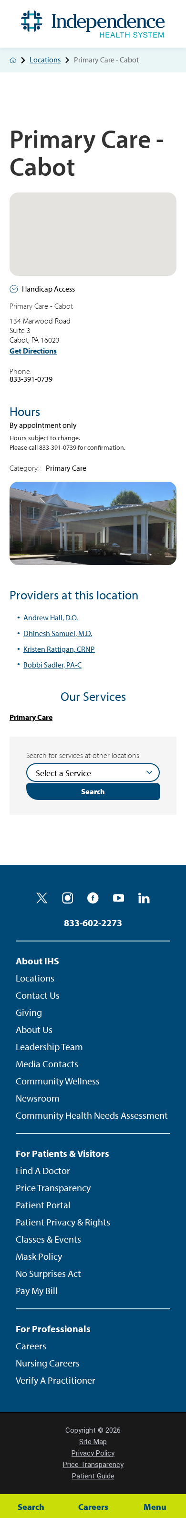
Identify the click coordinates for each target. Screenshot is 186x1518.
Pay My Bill (37, 1290)
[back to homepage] (13, 60)
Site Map (93, 1441)
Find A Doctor (43, 1170)
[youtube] (118, 898)
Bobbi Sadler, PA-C (52, 664)
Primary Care (31, 717)
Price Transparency (53, 1188)
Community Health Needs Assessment (92, 1115)
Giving (29, 1012)
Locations (45, 60)
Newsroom (38, 1098)
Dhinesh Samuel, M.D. (57, 633)
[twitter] (42, 898)
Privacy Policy (93, 1453)
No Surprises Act (48, 1273)
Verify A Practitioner (55, 1380)
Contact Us (38, 995)
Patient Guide (93, 1476)
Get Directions (33, 350)
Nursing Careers (48, 1363)
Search (93, 791)
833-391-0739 (31, 379)
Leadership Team (49, 1046)
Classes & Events (48, 1239)
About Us (34, 1029)
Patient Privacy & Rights (63, 1222)
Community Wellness (58, 1081)
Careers (31, 1346)
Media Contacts (47, 1064)
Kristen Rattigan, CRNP (59, 649)
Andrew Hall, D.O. (50, 617)
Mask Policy (39, 1256)
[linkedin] (144, 898)
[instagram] (67, 898)
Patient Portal (43, 1205)
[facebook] (93, 898)
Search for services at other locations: (83, 755)
